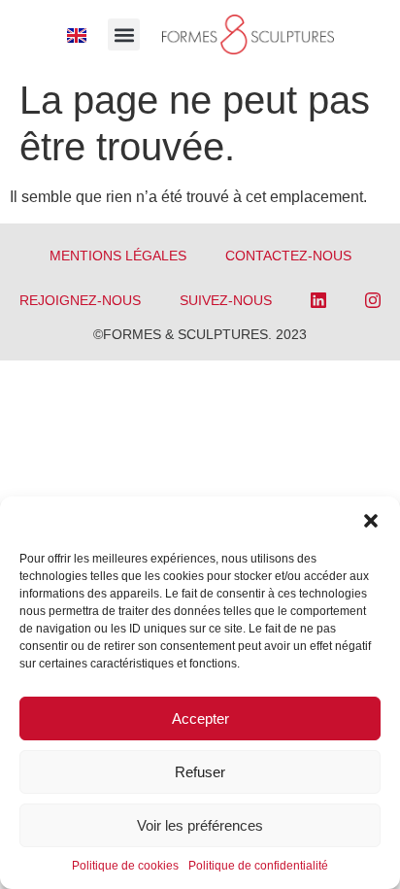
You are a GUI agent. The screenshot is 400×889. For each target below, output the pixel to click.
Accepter (200, 718)
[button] (371, 520)
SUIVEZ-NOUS (226, 300)
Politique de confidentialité (258, 865)
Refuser (200, 772)
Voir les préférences (200, 825)
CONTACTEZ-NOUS (288, 255)
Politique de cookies (125, 865)
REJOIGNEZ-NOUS (80, 300)
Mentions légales (118, 255)
